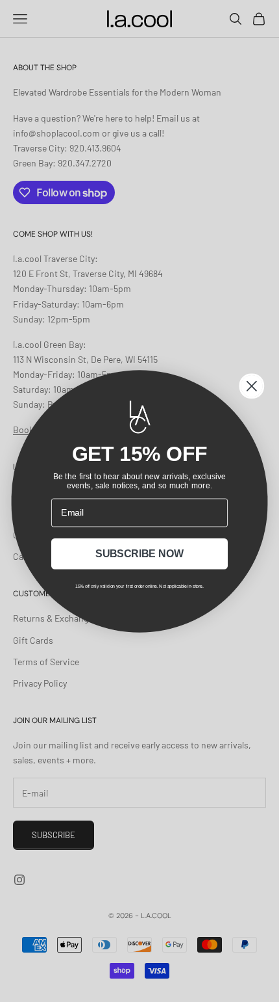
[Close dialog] (251, 386)
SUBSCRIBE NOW (139, 554)
